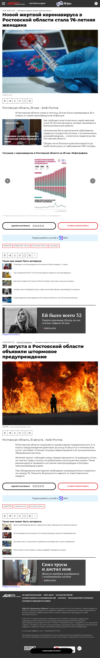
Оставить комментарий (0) (78, 226)
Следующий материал (51, 651)
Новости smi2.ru (11, 334)
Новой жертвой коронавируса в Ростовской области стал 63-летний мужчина (45, 298)
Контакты (62, 598)
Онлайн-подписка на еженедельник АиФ (39, 598)
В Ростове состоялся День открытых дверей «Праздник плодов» (40, 550)
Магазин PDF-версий (64, 595)
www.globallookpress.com (20, 427)
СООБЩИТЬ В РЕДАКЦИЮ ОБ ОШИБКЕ (36, 601)
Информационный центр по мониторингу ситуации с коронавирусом (32, 216)
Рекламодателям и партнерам (80, 598)
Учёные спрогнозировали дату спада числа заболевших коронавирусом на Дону (47, 289)
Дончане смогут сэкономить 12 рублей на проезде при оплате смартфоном (44, 542)
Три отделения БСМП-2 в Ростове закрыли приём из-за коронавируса (42, 273)
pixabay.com (7, 95)
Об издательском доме (32, 595)
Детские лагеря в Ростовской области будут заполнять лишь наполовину (44, 281)
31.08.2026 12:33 (8, 342)
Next (93, 181)
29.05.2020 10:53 (8, 11)
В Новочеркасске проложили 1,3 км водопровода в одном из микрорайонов (45, 533)
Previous (7, 181)
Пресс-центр (49, 595)
